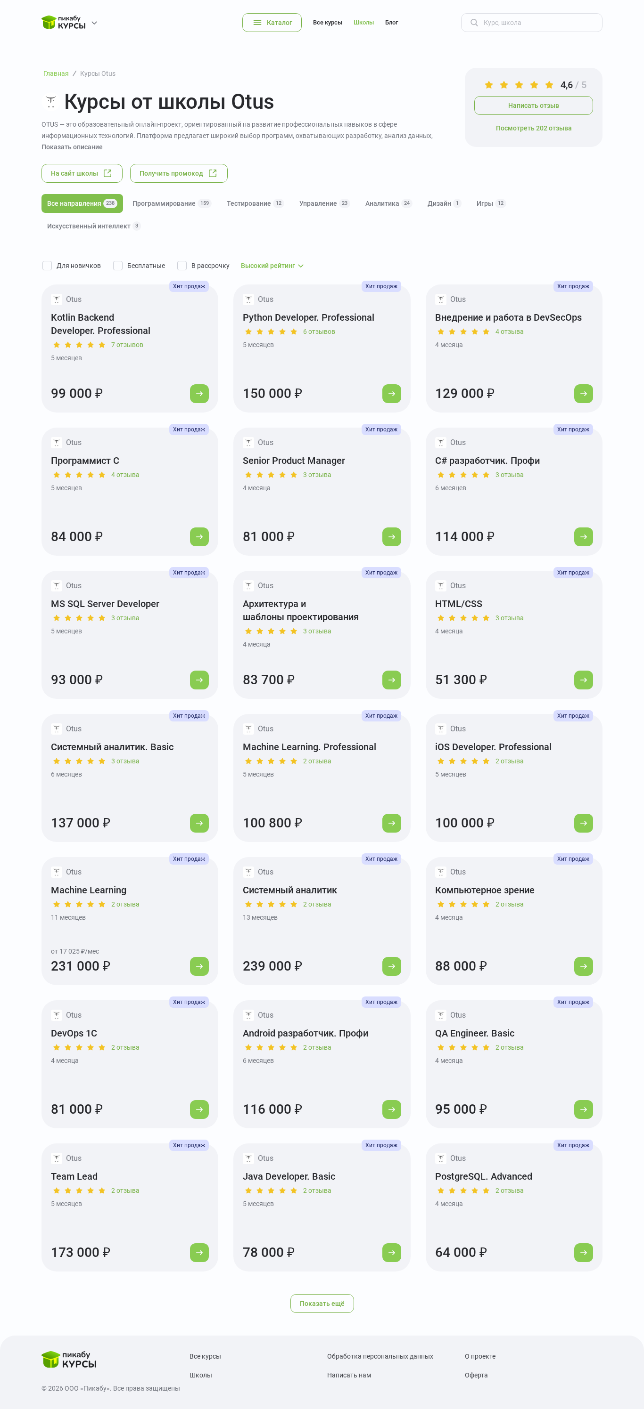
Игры (490, 203)
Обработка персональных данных (380, 1356)
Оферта (476, 1375)
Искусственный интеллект (92, 226)
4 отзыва (509, 331)
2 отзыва (317, 761)
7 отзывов (127, 344)
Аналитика (387, 203)
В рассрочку (210, 265)
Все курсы (327, 22)
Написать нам (349, 1375)
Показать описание (72, 147)
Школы (364, 22)
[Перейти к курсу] (199, 393)
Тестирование (254, 203)
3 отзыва (317, 474)
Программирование (170, 203)
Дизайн (443, 203)
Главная (56, 73)
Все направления (81, 203)
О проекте (480, 1356)
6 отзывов (319, 331)
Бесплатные (146, 265)
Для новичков (79, 265)
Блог (391, 22)
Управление (323, 203)
